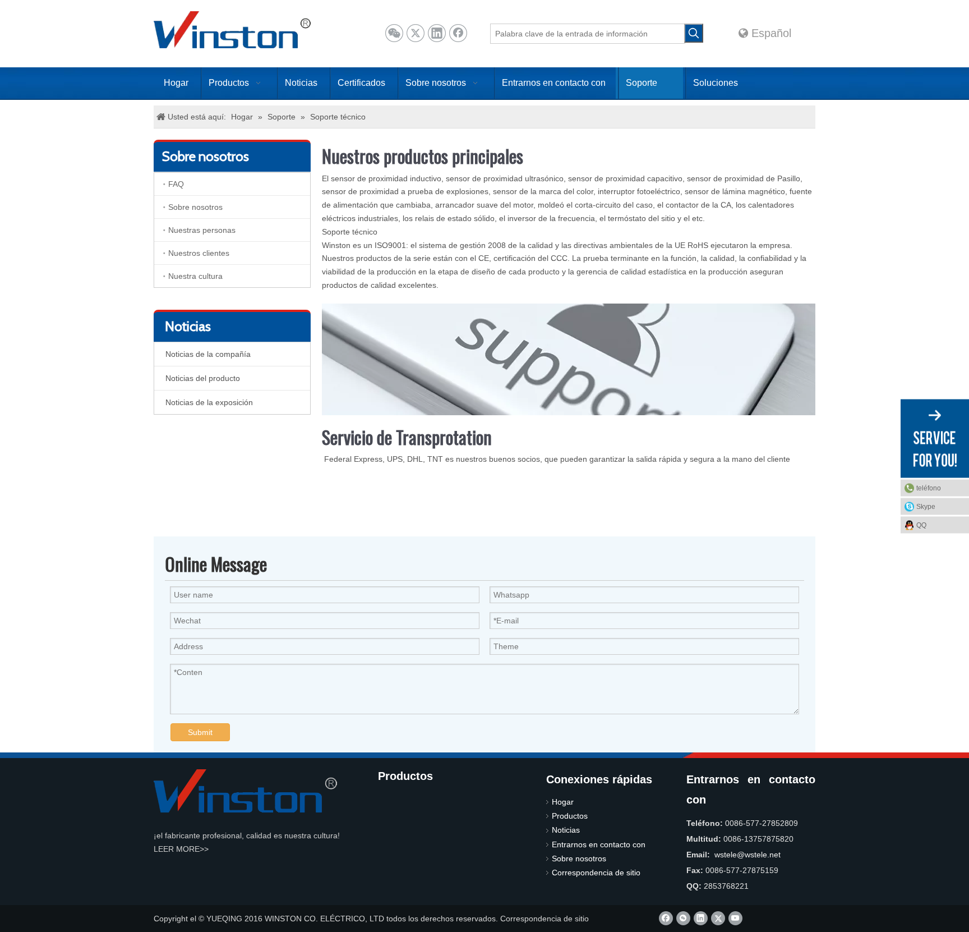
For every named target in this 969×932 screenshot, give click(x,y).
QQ (921, 525)
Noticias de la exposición (209, 402)
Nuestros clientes (198, 253)
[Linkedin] (437, 33)
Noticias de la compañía (208, 354)
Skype (925, 506)
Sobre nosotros (195, 207)
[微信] (394, 33)
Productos (570, 815)
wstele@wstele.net (747, 854)
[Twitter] (415, 33)
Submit (200, 732)
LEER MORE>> (181, 848)
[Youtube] (735, 918)
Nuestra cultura (195, 276)
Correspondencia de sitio (596, 872)
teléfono (928, 488)
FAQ (176, 184)
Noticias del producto (202, 378)
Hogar (563, 801)
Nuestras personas (202, 230)
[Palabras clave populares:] (693, 33)
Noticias (566, 829)
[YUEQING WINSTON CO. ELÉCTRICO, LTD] (245, 790)
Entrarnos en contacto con (598, 844)
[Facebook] (458, 33)
